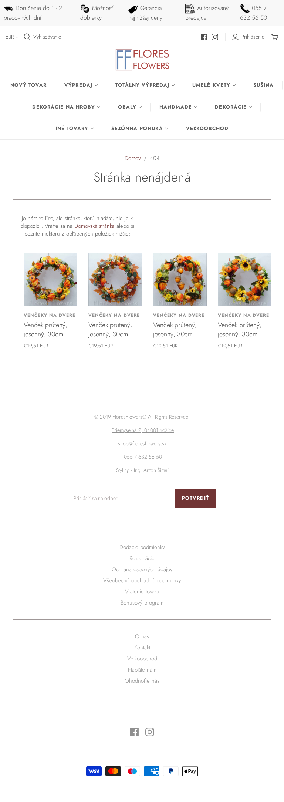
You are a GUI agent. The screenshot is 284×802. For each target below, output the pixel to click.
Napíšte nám (142, 670)
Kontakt (142, 647)
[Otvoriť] (27, 37)
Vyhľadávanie (47, 36)
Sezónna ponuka (137, 128)
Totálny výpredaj (142, 85)
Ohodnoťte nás (142, 681)
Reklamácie (142, 558)
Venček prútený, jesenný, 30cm (45, 329)
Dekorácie (230, 106)
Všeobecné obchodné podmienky (142, 580)
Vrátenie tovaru (142, 592)
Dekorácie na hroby (63, 106)
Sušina (263, 85)
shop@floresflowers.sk (142, 443)
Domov (133, 158)
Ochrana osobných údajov (142, 569)
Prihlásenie (252, 36)
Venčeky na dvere (49, 315)
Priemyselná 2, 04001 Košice (143, 430)
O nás (142, 636)
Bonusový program (142, 603)
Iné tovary (71, 128)
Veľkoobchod (207, 128)
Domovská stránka (94, 226)
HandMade (175, 106)
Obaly (127, 106)
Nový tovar (28, 85)
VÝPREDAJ (78, 85)
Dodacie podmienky (142, 547)
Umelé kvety (211, 85)
